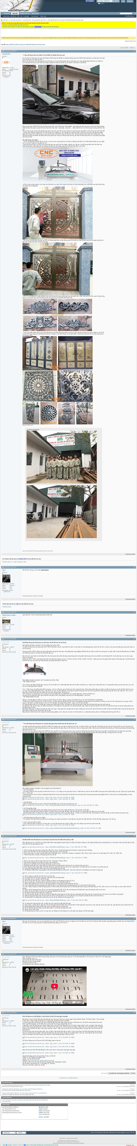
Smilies (41, 1109)
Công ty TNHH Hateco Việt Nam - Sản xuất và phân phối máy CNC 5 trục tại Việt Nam (24, 1093)
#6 (134, 835)
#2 (134, 567)
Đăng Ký (129, 1)
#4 (134, 638)
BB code (41, 1107)
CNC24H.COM (6, 607)
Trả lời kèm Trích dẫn (130, 554)
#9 (134, 1012)
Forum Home (6, 16)
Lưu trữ (128, 1132)
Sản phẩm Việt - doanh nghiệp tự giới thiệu (34, 20)
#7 (134, 918)
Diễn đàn (15, 13)
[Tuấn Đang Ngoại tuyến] (6, 579)
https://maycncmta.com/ (47, 1060)
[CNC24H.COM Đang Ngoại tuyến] (6, 63)
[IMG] (40, 1110)
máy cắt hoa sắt (27, 1100)
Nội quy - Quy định (44, 1117)
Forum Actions (34, 16)
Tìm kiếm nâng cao (129, 16)
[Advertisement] (43, 33)
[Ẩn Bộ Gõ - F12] (130, 1145)
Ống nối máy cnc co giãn (9, 562)
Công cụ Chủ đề (123, 47)
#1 (134, 51)
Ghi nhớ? (102, 3)
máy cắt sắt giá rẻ (43, 1100)
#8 (134, 954)
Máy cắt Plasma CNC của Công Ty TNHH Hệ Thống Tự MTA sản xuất (25, 44)
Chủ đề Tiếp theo (72, 1078)
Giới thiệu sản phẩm (15, 20)
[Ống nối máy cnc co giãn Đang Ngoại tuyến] (6, 622)
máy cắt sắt (35, 1100)
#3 (134, 612)
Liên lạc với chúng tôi (96, 1132)
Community (26, 16)
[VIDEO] (41, 1112)
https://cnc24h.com (33, 1060)
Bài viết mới (13, 16)
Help (123, 1)
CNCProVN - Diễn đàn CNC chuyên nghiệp (114, 1132)
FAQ (18, 16)
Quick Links (43, 16)
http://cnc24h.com (27, 425)
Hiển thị (131, 47)
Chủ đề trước (63, 1078)
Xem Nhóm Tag (6, 1101)
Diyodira (20, 562)
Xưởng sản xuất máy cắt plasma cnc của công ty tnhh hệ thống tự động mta (22, 1089)
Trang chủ (7, 13)
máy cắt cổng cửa (7, 1100)
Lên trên (133, 1073)
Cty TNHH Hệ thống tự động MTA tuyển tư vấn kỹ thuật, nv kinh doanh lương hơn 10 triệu (26, 1085)
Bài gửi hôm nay (25, 13)
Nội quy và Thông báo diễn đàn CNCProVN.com (15, 25)
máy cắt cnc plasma (17, 1100)
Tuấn (24, 562)
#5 (134, 719)
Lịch (21, 16)
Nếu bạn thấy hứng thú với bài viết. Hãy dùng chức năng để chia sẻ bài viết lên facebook (31, 26)
